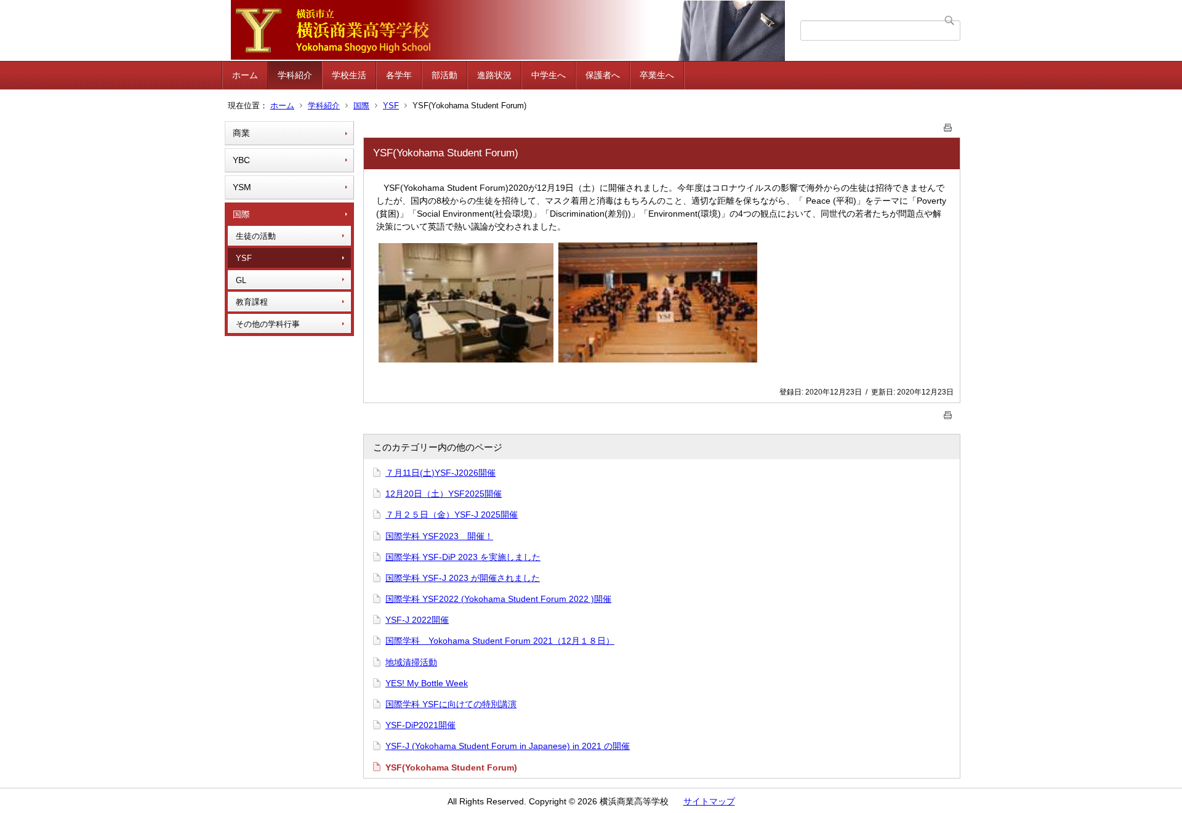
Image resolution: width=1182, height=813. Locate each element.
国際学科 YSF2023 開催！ (439, 536)
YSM (242, 187)
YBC (241, 160)
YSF (391, 105)
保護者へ (602, 75)
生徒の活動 (256, 236)
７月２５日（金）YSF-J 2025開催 (451, 514)
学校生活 (349, 75)
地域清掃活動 (411, 662)
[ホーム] (512, 30)
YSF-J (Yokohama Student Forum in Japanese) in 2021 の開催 (507, 746)
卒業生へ (657, 75)
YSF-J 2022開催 (417, 620)
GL (241, 280)
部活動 (444, 75)
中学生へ (548, 75)
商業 (241, 133)
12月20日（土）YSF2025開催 (443, 494)
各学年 (399, 75)
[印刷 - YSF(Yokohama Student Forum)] (948, 125)
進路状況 (494, 75)
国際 (361, 105)
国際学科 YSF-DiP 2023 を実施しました (463, 557)
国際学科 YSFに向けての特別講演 (451, 704)
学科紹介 (295, 75)
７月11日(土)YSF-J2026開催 (440, 473)
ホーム (245, 75)
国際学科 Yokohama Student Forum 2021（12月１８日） (499, 641)
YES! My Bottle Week (426, 683)
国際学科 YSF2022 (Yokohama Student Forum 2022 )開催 (498, 599)
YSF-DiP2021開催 (420, 725)
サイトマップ (709, 801)
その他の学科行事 (268, 324)
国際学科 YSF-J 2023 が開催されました (462, 578)
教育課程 (252, 301)
